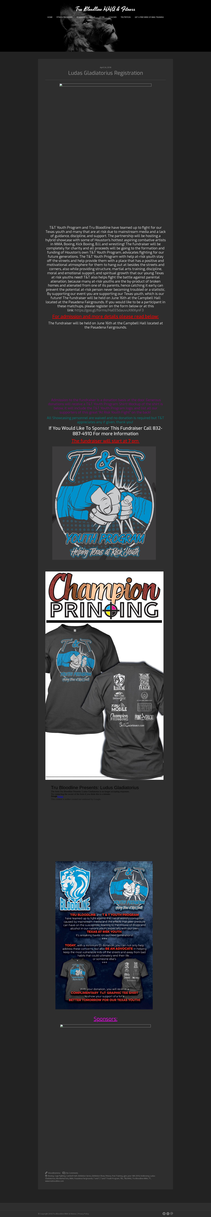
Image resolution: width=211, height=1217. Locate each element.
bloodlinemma (54, 1173)
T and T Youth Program (109, 1178)
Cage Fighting (60, 1176)
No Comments (72, 1173)
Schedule (81, 17)
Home (49, 17)
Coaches (113, 17)
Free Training (117, 1176)
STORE (101, 17)
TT (150, 1178)
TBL (121, 1178)
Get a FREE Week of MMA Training (149, 17)
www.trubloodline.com (54, 1181)
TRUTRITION (126, 17)
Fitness (108, 1176)
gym (125, 1176)
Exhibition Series (84, 1176)
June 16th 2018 (134, 1176)
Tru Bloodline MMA (140, 1178)
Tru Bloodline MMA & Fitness (105, 9)
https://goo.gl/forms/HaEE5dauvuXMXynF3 (109, 310)
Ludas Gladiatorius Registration (105, 73)
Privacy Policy (83, 1214)
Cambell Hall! (71, 1176)
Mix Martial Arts (62, 1178)
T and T (97, 1178)
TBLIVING (127, 1178)
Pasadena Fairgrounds (83, 1178)
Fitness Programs (64, 17)
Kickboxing (145, 1176)
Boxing (51, 1176)
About (92, 17)
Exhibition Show (98, 1176)
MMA (71, 1178)
